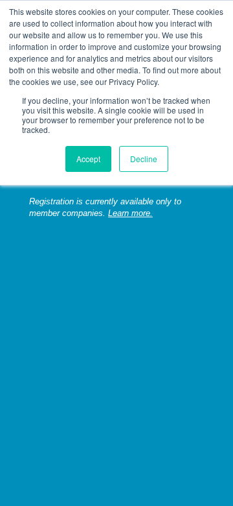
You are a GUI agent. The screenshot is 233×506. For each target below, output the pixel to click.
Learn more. (130, 213)
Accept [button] (88, 158)
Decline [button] (143, 158)
